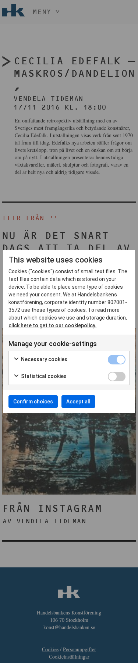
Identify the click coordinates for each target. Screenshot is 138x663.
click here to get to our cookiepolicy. (52, 325)
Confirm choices (33, 401)
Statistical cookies (43, 376)
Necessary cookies (43, 359)
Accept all (78, 401)
